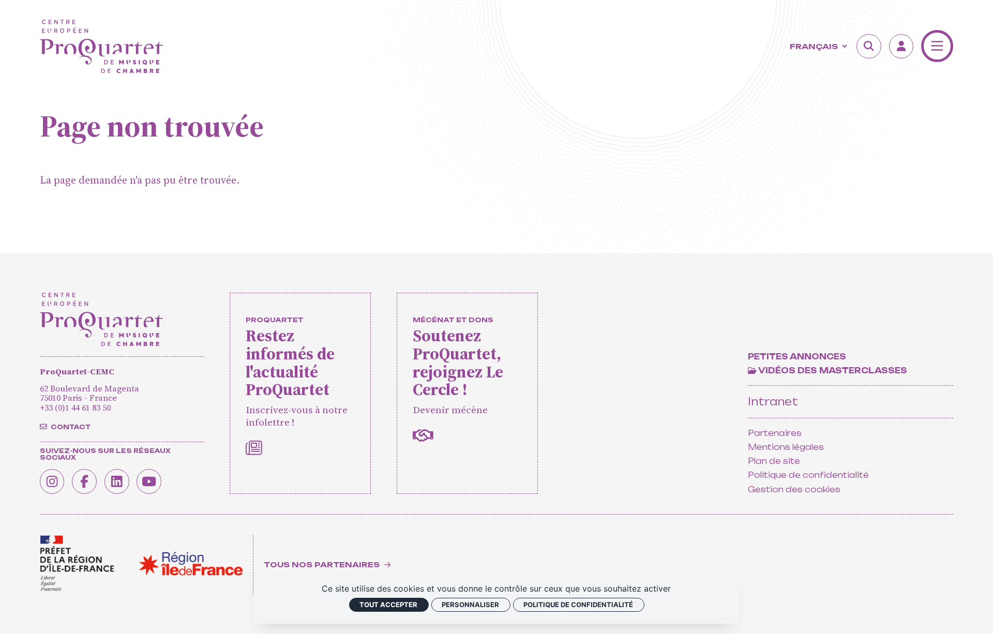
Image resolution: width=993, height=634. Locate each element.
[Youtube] (149, 481)
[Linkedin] (116, 481)
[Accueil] (101, 46)
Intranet (773, 401)
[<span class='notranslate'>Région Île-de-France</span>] (191, 564)
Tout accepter (388, 604)
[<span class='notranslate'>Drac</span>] (77, 563)
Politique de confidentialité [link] (578, 604)
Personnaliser (470, 604)
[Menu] (937, 46)
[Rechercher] (868, 46)
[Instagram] (52, 481)
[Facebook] (84, 481)
